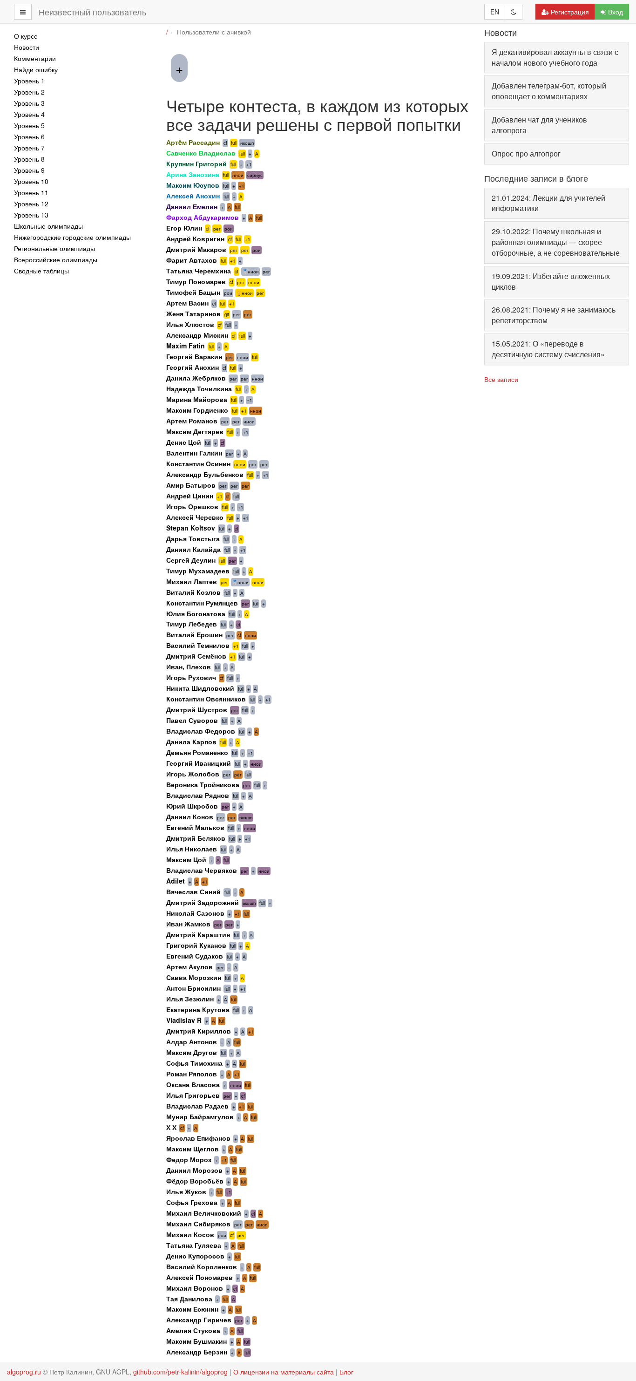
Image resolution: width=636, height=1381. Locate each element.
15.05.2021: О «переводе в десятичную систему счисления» (548, 349)
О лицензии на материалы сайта (283, 1371)
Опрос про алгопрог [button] (526, 153)
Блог (346, 1371)
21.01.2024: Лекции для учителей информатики (548, 203)
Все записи (501, 379)
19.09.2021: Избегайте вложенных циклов (551, 281)
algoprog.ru (24, 1371)
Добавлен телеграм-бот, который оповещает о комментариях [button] (549, 91)
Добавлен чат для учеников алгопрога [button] (539, 125)
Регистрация (570, 11)
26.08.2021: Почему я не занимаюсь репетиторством (554, 315)
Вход (615, 11)
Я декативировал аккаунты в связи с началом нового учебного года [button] (555, 57)
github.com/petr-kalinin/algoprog (180, 1371)
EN (494, 11)
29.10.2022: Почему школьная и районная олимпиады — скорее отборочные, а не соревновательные (556, 242)
